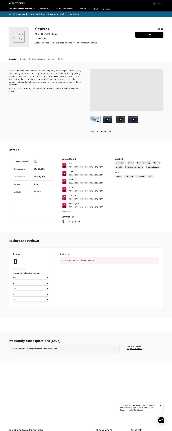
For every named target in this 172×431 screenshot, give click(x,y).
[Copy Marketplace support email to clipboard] (144, 349)
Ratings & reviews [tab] (37, 59)
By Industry (44, 8)
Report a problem (134, 348)
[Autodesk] (17, 3)
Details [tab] (23, 59)
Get (149, 34)
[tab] (95, 120)
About (95, 9)
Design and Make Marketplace (22, 8)
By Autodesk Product (64, 8)
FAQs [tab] (60, 59)
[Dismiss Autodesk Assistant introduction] (160, 405)
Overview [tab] (13, 59)
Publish (83, 8)
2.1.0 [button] (36, 184)
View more (66, 211)
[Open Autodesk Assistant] (161, 420)
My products (106, 9)
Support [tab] (51, 59)
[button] (64, 349)
